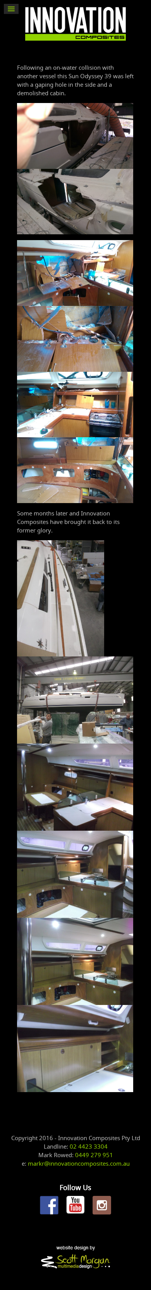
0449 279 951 (94, 1155)
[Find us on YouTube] (75, 1205)
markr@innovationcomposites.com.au (79, 1163)
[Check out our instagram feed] (102, 1205)
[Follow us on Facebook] (49, 1205)
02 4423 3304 (89, 1146)
